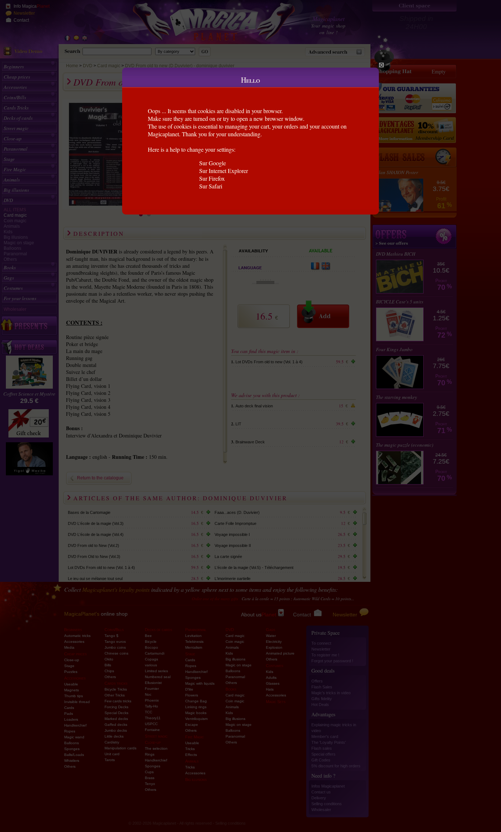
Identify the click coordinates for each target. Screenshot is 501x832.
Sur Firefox (212, 178)
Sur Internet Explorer (223, 170)
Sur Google (212, 163)
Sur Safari (210, 186)
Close (381, 65)
